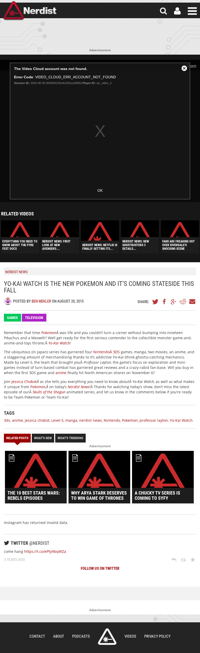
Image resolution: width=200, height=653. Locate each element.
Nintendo (112, 420)
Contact (37, 636)
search (163, 11)
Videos (130, 636)
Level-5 (57, 420)
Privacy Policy (157, 636)
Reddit (182, 301)
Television (34, 318)
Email (192, 301)
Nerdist (29, 11)
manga (71, 420)
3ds (7, 420)
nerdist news (90, 420)
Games (12, 318)
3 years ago (14, 559)
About (58, 636)
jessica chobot (37, 420)
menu (192, 11)
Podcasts (81, 636)
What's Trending (70, 438)
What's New (43, 438)
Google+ (173, 301)
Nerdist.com (107, 636)
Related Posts (17, 438)
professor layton (154, 420)
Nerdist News (78, 386)
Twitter (155, 301)
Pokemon (37, 386)
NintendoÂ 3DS (106, 351)
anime (60, 372)
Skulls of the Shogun (49, 391)
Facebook (164, 301)
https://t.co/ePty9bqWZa (45, 551)
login (177, 11)
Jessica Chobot (24, 381)
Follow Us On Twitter (100, 568)
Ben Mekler (41, 301)
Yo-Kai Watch (59, 343)
